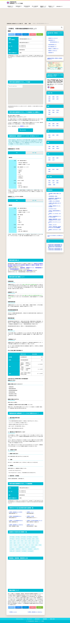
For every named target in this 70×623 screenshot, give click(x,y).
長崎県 (57, 180)
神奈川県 (57, 110)
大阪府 (49, 146)
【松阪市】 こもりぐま (52, 224)
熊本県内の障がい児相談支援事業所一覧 (55, 244)
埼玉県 (53, 110)
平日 (17, 152)
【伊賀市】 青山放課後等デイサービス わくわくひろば (54, 216)
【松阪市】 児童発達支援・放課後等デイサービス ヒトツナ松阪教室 (54, 227)
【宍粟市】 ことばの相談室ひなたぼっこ (16, 520)
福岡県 (49, 180)
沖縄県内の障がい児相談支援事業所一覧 (55, 245)
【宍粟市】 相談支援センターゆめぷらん (16, 524)
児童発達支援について (19, 6)
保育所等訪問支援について (27, 6)
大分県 (53, 182)
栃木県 (57, 112)
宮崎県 (57, 182)
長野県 (53, 123)
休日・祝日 (34, 152)
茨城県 (53, 112)
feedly (40, 34)
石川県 (53, 125)
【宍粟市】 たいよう (30, 524)
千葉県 (49, 112)
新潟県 (57, 123)
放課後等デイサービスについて (10, 6)
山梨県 (49, 123)
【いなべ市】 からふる (52, 208)
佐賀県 (53, 180)
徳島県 (57, 169)
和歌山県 (57, 148)
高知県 (49, 171)
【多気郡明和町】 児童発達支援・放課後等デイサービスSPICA (54, 198)
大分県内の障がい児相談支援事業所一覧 (55, 249)
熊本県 (49, 182)
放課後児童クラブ (59, 6)
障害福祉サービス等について (51, 6)
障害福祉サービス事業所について (43, 6)
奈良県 (53, 148)
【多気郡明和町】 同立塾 (52, 196)
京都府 (57, 146)
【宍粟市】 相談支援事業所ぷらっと (15, 516)
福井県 (57, 125)
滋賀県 (49, 148)
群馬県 (49, 114)
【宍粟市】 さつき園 (30, 516)
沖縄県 (54, 184)
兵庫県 (53, 146)
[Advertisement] (35, 15)
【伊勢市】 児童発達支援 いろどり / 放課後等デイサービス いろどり (54, 219)
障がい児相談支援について (35, 6)
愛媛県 (49, 169)
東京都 (49, 110)
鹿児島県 (49, 184)
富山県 (49, 125)
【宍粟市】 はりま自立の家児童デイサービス (34, 520)
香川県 (53, 169)
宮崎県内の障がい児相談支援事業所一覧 (55, 248)
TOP (15, 23)
